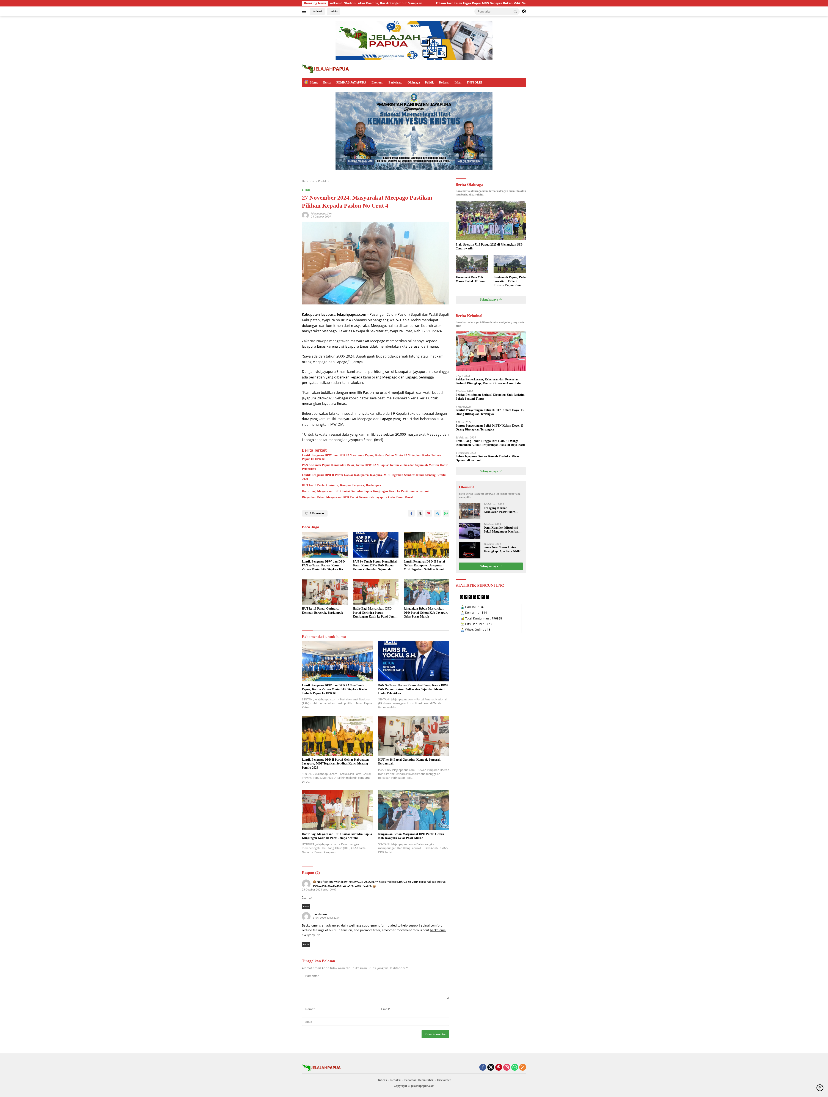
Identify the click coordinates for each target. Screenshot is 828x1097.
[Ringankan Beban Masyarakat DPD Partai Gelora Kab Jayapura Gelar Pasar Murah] (426, 592)
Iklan (458, 82)
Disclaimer (444, 1080)
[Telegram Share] (437, 513)
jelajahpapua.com (321, 213)
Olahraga (414, 82)
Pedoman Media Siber (418, 1080)
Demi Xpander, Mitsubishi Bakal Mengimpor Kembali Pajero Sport (501, 529)
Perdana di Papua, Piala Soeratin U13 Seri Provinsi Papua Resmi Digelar (510, 281)
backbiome (320, 914)
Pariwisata (395, 82)
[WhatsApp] (514, 1067)
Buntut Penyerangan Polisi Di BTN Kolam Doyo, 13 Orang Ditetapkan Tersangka (490, 412)
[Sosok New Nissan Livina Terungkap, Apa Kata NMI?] (469, 550)
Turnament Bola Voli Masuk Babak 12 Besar (471, 279)
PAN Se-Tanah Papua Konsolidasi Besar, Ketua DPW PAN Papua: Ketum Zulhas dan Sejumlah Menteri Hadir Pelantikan (375, 467)
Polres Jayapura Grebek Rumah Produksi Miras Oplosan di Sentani (487, 458)
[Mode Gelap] (524, 11)
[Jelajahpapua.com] (325, 68)
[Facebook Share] (411, 513)
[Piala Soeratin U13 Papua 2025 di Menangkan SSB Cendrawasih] (491, 221)
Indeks (333, 11)
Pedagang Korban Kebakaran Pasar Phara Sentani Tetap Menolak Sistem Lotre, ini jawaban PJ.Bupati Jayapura (501, 510)
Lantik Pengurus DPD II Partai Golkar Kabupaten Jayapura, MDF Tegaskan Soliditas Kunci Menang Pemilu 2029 (374, 477)
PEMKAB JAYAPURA (351, 82)
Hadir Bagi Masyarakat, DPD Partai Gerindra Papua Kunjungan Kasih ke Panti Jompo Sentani (365, 491)
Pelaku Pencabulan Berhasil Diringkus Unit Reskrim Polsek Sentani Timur (490, 396)
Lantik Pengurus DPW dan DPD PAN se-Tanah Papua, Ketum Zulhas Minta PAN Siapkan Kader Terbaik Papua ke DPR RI (371, 457)
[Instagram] (506, 1067)
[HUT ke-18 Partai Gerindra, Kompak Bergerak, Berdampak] (325, 592)
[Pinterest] (498, 1067)
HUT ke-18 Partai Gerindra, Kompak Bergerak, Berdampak (341, 485)
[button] (515, 11)
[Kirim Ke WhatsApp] (446, 513)
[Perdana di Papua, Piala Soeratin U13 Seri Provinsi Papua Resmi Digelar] (510, 264)
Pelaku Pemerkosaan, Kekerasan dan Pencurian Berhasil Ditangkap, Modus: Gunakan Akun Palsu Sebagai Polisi (489, 381)
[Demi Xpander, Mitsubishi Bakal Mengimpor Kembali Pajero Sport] (469, 531)
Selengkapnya (489, 299)
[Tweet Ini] (420, 513)
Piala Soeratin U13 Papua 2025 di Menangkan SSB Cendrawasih (489, 246)
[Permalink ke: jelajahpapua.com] (305, 215)
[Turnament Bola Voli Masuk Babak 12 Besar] (472, 264)
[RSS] (522, 1067)
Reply (306, 906)
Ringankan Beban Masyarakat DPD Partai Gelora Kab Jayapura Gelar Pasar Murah (358, 497)
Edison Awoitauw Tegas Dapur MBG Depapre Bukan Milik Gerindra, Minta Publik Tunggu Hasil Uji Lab (396, 3)
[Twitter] (490, 1067)
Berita (327, 82)
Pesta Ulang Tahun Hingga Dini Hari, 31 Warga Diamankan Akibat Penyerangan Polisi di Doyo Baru (490, 442)
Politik (429, 82)
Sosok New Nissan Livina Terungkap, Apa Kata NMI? (502, 549)
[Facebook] (482, 1067)
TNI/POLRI (474, 82)
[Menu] (305, 11)
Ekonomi (377, 82)
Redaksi (317, 11)
